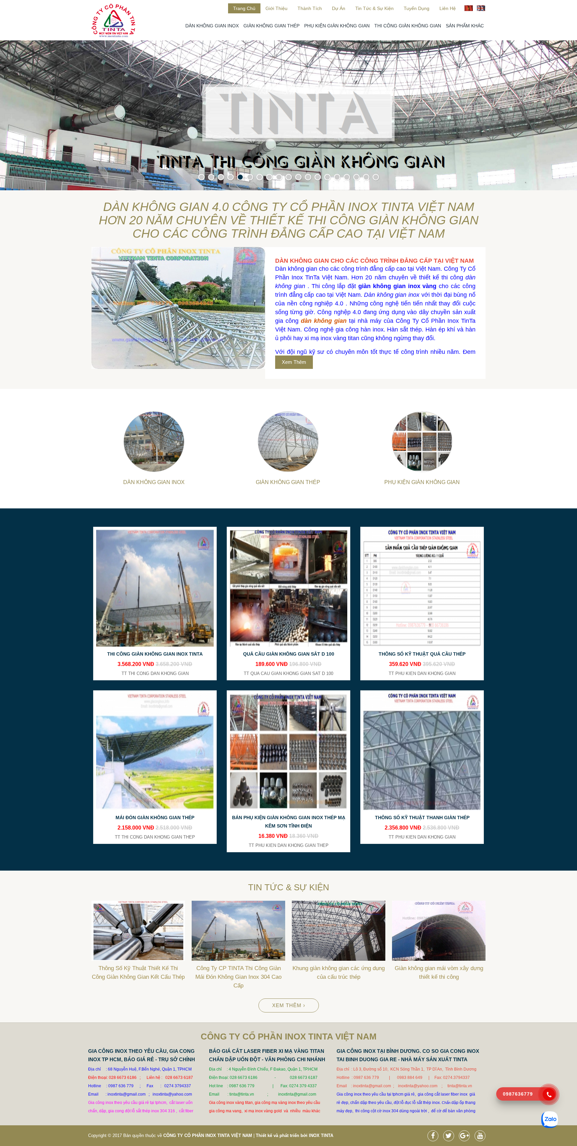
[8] (269, 177)
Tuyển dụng (416, 8)
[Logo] (113, 35)
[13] (318, 177)
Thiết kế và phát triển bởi (282, 1135)
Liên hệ (447, 8)
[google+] (466, 1136)
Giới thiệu (276, 8)
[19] (376, 177)
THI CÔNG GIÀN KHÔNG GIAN (407, 25)
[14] (327, 177)
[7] (259, 177)
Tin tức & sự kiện (374, 8)
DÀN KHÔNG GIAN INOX (212, 25)
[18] (366, 177)
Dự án (338, 8)
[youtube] (481, 1136)
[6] (250, 177)
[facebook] (434, 1136)
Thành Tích (310, 8)
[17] (356, 177)
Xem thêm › (288, 1005)
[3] (221, 177)
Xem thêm (294, 362)
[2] (211, 177)
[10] (288, 177)
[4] (230, 177)
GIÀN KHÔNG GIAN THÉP (271, 25)
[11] (298, 177)
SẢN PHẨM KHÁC (465, 25)
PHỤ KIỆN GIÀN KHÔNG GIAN (337, 25)
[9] (279, 177)
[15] (337, 177)
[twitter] (450, 1136)
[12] (308, 177)
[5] (240, 177)
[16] (347, 177)
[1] (201, 177)
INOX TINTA (321, 1135)
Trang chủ (244, 8)
